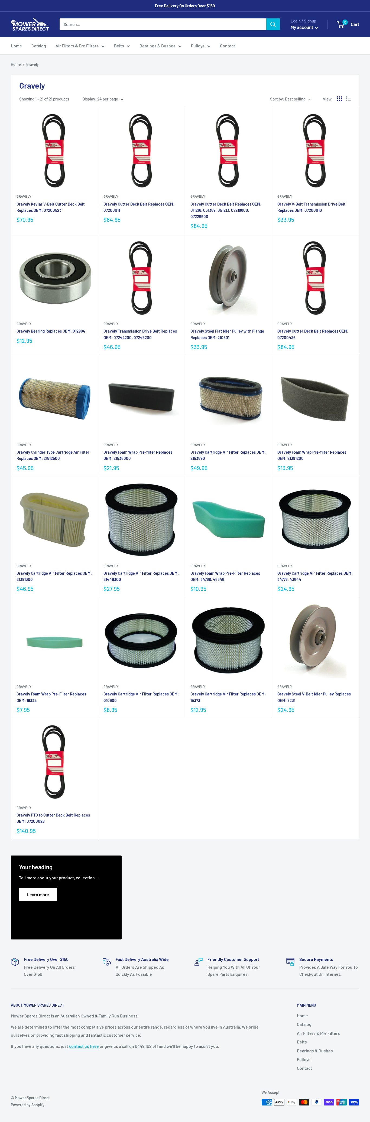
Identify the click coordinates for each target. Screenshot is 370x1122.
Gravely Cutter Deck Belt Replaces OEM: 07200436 (312, 334)
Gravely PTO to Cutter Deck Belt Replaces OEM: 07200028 (53, 818)
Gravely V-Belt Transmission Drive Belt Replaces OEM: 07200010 (311, 207)
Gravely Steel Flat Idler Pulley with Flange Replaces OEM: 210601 (227, 334)
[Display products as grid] (339, 98)
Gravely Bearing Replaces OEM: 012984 (51, 331)
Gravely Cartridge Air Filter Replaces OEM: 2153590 (228, 455)
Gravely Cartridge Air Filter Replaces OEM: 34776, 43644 (315, 576)
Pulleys (198, 45)
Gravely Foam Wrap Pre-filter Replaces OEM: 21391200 (311, 455)
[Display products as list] (348, 98)
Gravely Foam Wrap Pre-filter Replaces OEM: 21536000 (137, 455)
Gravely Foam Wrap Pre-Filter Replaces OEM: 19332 (51, 697)
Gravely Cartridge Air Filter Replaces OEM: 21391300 (54, 576)
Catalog (38, 45)
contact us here (84, 1046)
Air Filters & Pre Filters (77, 45)
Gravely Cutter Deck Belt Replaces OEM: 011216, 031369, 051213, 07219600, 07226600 (225, 210)
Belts (119, 45)
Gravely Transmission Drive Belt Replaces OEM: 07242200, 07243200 (140, 334)
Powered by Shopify (27, 1105)
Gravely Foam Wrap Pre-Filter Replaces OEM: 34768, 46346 (225, 576)
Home (16, 45)
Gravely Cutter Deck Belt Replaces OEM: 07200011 (138, 207)
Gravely (24, 196)
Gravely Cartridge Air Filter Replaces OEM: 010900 (141, 697)
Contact (227, 45)
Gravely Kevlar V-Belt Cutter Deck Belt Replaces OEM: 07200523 (51, 207)
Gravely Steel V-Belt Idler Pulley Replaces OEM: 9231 (314, 697)
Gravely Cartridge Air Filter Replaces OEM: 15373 (228, 697)
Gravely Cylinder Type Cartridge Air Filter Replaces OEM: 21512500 (53, 455)
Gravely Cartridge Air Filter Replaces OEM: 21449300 (141, 576)
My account (302, 27)
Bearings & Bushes (157, 45)
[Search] (273, 24)
